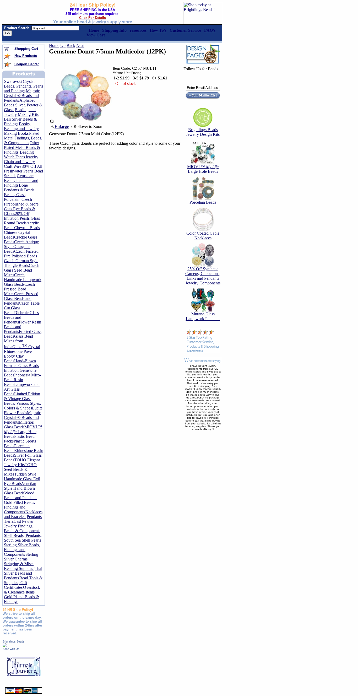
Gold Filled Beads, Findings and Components (19, 507)
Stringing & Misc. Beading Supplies (19, 566)
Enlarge (62, 126)
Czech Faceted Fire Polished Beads (21, 253)
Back (71, 45)
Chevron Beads (27, 227)
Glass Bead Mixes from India (18, 341)
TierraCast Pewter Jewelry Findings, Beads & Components (22, 526)
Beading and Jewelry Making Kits (21, 112)
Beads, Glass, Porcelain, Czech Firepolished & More (21, 199)
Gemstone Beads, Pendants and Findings (21, 180)
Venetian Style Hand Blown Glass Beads (20, 488)
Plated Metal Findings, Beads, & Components (23, 138)
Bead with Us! (11, 648)
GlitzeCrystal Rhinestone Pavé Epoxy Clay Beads (22, 353)
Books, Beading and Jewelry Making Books (21, 129)
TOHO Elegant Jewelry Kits (22, 462)
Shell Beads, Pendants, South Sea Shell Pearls (23, 537)
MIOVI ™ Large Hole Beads (23, 432)
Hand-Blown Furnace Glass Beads (21, 363)
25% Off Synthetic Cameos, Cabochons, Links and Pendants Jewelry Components (202, 276)
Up (63, 45)
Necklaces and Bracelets (23, 514)
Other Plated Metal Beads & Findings (22, 147)
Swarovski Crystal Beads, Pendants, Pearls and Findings (23, 86)
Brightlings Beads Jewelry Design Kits (203, 132)
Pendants (34, 516)
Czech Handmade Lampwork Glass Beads (22, 280)
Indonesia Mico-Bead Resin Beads (22, 380)
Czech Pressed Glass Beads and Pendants (21, 298)
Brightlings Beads (14, 641)
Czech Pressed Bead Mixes (19, 289)
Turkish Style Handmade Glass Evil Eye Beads (22, 479)
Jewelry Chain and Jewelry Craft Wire (21, 162)
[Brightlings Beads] (5, 646)
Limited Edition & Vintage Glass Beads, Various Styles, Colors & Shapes (22, 401)
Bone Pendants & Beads (19, 187)
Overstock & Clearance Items (22, 589)
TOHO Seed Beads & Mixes (20, 469)
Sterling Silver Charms (21, 556)
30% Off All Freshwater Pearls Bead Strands (23, 171)
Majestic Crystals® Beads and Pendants (22, 95)
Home (54, 45)
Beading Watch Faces (19, 154)
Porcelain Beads (202, 202)
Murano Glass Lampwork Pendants (203, 316)
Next (80, 45)
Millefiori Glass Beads (19, 424)
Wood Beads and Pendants (20, 495)
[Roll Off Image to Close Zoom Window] (83, 122)
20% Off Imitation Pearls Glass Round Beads (22, 218)
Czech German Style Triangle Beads (21, 263)
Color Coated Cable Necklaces (202, 235)
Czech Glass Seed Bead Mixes (21, 270)
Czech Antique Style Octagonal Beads (21, 246)
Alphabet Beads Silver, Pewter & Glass (23, 105)
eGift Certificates (15, 585)
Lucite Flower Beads (23, 410)
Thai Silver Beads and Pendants (23, 573)
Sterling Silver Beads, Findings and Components (22, 550)
